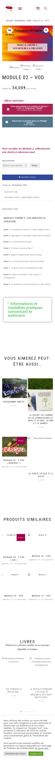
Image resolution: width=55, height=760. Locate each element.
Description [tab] (11, 192)
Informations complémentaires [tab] (22, 197)
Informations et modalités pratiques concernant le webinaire (25, 309)
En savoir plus (42, 748)
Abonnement (8, 160)
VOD (29, 20)
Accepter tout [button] (36, 753)
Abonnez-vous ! (28, 177)
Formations (20, 20)
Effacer (35, 165)
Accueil (9, 20)
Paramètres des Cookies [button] (15, 753)
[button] (46, 30)
